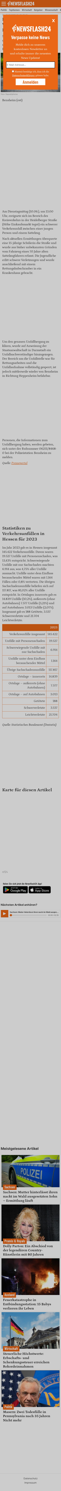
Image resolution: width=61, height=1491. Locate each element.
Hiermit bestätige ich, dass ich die (32, 71)
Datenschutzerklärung (23, 75)
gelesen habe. (42, 75)
